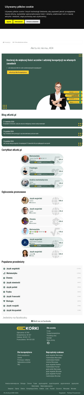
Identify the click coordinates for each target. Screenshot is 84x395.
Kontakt (49, 338)
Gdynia (17, 389)
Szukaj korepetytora (53, 333)
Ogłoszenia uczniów (23, 362)
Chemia (33, 219)
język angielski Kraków (53, 365)
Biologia (9, 301)
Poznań (52, 389)
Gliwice (23, 389)
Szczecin (59, 389)
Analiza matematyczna (39, 180)
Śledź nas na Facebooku (42, 321)
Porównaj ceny (51, 336)
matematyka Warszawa (53, 358)
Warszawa (33, 223)
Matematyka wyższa (46, 386)
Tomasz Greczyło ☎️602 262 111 (38, 158)
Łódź (32, 233)
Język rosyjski (12, 305)
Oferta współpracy (23, 355)
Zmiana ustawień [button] (32, 22)
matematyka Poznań (53, 367)
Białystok (10, 389)
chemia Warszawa (52, 362)
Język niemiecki (13, 282)
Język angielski (36, 198)
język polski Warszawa (53, 369)
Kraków (33, 243)
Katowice (33, 160)
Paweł (31, 170)
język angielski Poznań (53, 374)
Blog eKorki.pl (9, 114)
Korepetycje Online (32, 389)
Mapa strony (51, 340)
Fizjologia (33, 168)
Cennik (19, 358)
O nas (49, 331)
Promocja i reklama (23, 360)
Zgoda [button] (9, 22)
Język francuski (13, 296)
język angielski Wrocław (53, 371)
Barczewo (33, 213)
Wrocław (33, 184)
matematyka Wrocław (53, 376)
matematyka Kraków (52, 360)
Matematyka (35, 156)
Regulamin (62, 393)
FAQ (18, 365)
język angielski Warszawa (54, 355)
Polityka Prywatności (73, 393)
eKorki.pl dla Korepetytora (18, 72)
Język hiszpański (13, 310)
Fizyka (9, 292)
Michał (31, 182)
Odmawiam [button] (19, 22)
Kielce (32, 256)
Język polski (11, 287)
